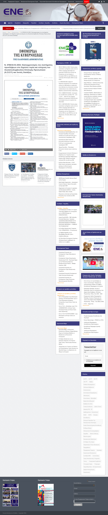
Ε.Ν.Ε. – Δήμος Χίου (88, 303)
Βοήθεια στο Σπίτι (88, 403)
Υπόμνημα (97, 464)
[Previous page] (6, 150)
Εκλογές (96, 415)
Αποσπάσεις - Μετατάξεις (90, 398)
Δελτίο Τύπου (97, 406)
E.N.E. (5, 1)
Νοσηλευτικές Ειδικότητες (90, 439)
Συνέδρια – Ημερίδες (44, 23)
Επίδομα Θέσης (87, 428)
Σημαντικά (25, 76)
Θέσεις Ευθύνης (94, 433)
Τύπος (85, 461)
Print (47, 77)
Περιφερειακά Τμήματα (13, 1)
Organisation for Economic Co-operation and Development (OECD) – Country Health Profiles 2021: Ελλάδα (68, 190)
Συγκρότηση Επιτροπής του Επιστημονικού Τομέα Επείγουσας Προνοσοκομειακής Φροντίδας (66, 279)
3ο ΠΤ (90, 379)
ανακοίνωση (87, 472)
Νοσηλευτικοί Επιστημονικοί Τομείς (29, 1)
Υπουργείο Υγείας (88, 464)
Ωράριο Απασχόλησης (89, 469)
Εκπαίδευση (87, 417)
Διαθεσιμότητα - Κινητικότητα (91, 412)
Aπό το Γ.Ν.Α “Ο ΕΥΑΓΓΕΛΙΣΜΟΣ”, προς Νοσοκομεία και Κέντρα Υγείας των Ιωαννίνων (68, 315)
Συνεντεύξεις (96, 455)
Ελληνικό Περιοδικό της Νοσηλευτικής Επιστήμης (90, 421)
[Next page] (8, 150)
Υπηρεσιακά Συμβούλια (95, 461)
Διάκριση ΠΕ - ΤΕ (88, 409)
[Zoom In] (20, 150)
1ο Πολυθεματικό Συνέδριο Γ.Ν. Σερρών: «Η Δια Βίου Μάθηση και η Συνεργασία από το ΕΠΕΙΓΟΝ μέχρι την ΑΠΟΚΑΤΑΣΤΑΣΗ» (27, 177)
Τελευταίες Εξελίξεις (38, 76)
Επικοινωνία (71, 1)
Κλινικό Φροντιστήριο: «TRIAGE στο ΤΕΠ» (94, 320)
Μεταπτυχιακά (87, 436)
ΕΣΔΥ (85, 415)
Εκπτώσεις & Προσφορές (64, 130)
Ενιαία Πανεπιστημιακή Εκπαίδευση (92, 425)
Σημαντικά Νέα (31, 76)
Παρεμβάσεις (87, 447)
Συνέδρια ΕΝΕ (87, 455)
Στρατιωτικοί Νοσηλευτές (90, 453)
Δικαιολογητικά (79, 1)
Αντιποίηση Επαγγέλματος (90, 392)
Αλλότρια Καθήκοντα (89, 387)
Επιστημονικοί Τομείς (77, 23)
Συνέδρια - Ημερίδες (62, 208)
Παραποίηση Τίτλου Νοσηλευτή (91, 444)
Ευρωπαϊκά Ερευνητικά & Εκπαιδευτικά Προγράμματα (53, 1)
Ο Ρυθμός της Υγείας (89, 442)
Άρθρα (91, 381)
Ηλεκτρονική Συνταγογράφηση (91, 431)
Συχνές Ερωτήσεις (64, 23)
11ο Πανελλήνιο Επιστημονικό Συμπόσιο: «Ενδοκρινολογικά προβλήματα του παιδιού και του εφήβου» (68, 240)
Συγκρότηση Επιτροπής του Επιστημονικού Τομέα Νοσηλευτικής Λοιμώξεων (67, 269)
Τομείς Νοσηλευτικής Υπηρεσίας (92, 458)
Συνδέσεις (54, 23)
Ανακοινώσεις (17, 76)
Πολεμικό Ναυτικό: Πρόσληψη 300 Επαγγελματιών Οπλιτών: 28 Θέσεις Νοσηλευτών (11, 176)
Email (51, 77)
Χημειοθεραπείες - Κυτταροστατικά (92, 466)
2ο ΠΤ (85, 379)
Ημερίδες (86, 433)
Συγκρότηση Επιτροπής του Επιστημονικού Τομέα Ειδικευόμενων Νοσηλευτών (67, 254)
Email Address (84, 483)
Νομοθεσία (18, 23)
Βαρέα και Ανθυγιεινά (89, 401)
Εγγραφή (93, 365)
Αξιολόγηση (86, 395)
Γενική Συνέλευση (88, 406)
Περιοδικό (33, 23)
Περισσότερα (60, 118)
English (86, 1)
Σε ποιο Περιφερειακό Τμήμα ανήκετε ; (84, 499)
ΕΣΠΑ (89, 415)
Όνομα (75, 488)
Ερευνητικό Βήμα (62, 328)
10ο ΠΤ (85, 381)
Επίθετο (76, 493)
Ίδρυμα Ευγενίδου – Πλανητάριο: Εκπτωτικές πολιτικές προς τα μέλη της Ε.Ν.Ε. (68, 149)
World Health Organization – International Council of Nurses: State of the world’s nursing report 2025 (68, 184)
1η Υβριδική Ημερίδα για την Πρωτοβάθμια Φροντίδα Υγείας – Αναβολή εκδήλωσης (66, 234)
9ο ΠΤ (95, 379)
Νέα (11, 23)
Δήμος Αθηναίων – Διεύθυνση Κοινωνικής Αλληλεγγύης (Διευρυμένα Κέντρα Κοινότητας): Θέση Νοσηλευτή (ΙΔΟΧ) (93, 84)
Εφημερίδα (26, 23)
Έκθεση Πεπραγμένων (89, 384)
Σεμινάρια (99, 450)
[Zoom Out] (17, 150)
